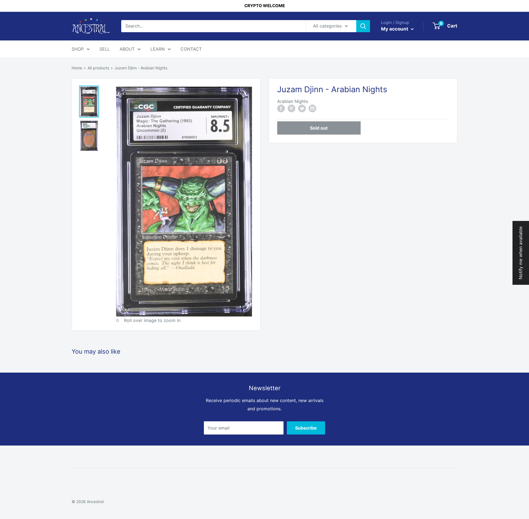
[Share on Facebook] (281, 108)
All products (98, 67)
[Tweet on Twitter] (302, 108)
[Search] (363, 26)
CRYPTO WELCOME (264, 5)
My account (395, 29)
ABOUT (127, 49)
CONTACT (191, 49)
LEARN (157, 49)
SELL (104, 49)
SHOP (78, 49)
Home (77, 67)
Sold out (319, 128)
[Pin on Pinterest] (291, 108)
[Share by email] (312, 108)
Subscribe (306, 428)
